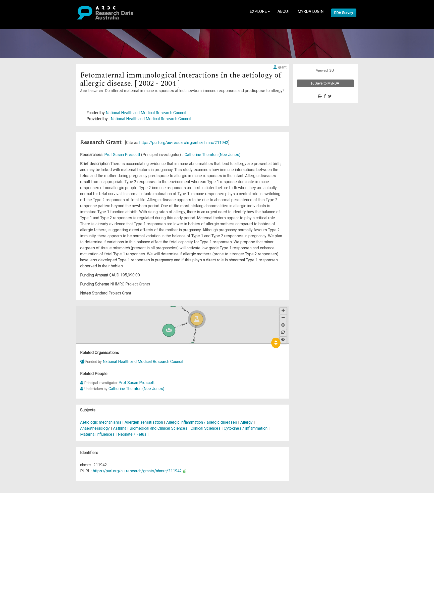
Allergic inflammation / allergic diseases (201, 422)
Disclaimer (25, 513)
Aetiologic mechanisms (100, 422)
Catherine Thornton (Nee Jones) (212, 154)
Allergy (246, 422)
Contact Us (25, 507)
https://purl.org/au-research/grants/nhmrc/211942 (183, 142)
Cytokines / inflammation (245, 428)
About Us (24, 495)
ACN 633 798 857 (15, 562)
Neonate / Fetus (132, 434)
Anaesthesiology (95, 428)
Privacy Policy (28, 547)
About (284, 11)
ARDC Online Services (35, 525)
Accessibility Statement (37, 553)
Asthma (119, 428)
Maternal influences (97, 434)
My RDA (23, 501)
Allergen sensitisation (144, 422)
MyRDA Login (310, 11)
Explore (259, 11)
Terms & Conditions (33, 541)
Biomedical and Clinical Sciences (159, 428)
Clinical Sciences (206, 428)
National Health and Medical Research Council (146, 112)
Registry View (28, 531)
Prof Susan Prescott (122, 154)
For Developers (29, 519)
